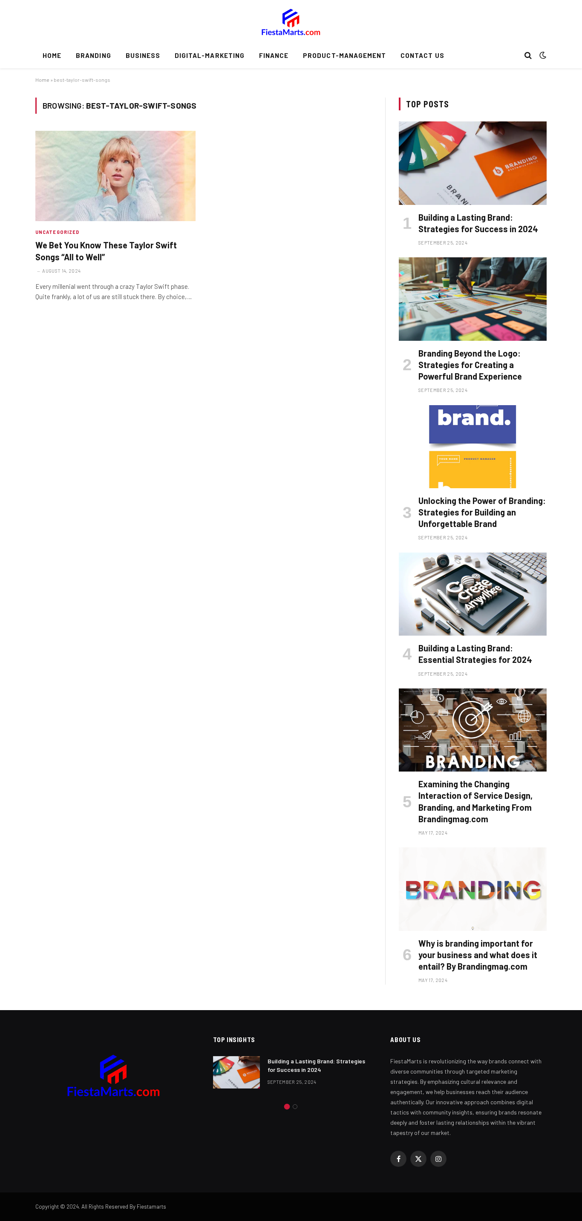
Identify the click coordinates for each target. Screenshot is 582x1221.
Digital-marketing (210, 55)
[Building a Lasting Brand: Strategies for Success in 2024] (473, 162)
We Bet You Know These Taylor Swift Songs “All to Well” (106, 251)
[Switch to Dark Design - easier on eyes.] (542, 55)
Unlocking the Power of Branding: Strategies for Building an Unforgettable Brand (482, 512)
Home (52, 55)
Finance (273, 55)
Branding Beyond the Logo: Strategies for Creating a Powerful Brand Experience (470, 364)
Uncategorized (57, 232)
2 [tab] (295, 1106)
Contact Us (422, 55)
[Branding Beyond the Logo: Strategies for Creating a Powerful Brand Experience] (473, 298)
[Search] (528, 55)
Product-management (344, 55)
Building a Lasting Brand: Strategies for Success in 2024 (478, 223)
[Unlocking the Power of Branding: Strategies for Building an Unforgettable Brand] (473, 446)
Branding (93, 55)
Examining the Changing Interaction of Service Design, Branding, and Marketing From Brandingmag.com (475, 801)
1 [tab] (287, 1106)
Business (143, 55)
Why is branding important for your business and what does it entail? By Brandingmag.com (477, 954)
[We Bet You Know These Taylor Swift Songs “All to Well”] (115, 176)
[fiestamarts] (291, 21)
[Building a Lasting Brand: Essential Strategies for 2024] (473, 594)
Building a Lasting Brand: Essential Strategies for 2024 (475, 654)
